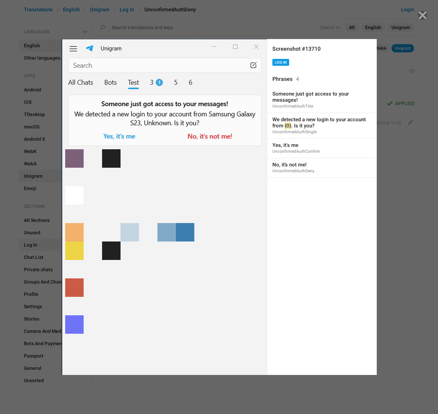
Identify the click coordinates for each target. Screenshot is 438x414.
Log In (281, 62)
